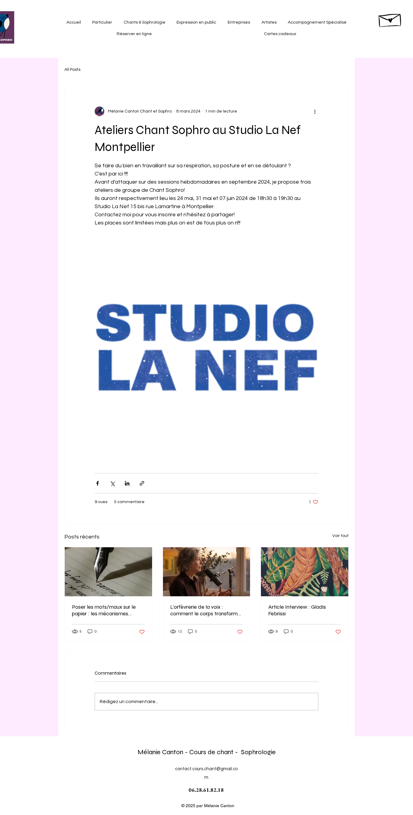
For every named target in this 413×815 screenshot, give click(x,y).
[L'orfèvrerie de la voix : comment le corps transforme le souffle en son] (206, 571)
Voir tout (340, 536)
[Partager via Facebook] (97, 483)
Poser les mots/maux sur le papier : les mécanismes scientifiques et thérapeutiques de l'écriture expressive (105, 610)
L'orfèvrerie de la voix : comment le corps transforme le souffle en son (205, 610)
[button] (102, 22)
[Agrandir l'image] (206, 347)
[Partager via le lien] (142, 483)
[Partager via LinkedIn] (127, 483)
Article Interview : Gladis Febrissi (297, 610)
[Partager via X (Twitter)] (112, 483)
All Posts (72, 69)
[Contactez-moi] (390, 18)
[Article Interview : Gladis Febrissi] (304, 571)
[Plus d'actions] (314, 111)
